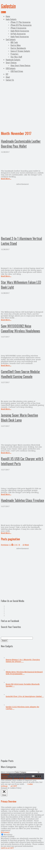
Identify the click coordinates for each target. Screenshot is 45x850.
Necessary (8, 835)
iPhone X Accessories (18, 27)
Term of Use (19, 778)
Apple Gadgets (11, 19)
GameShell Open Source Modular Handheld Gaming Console (20, 374)
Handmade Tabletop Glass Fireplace (22, 500)
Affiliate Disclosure (33, 778)
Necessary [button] (5, 832)
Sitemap (4, 776)
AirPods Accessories (18, 33)
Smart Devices (11, 62)
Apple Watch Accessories (20, 30)
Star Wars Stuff (16, 56)
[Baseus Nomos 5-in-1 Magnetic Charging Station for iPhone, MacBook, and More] (10, 658)
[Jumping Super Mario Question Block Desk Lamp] (22, 435)
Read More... (6, 179)
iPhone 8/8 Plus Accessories (21, 25)
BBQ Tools (14, 42)
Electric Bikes (16, 45)
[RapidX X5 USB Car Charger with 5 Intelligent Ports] (22, 479)
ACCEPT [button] (14, 786)
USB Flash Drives (17, 71)
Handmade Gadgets (13, 59)
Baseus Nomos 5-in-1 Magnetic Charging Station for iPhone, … (23, 660)
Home (8, 16)
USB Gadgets (10, 68)
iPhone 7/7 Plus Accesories (20, 22)
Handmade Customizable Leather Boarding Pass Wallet (21, 144)
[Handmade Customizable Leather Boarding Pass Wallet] (22, 161)
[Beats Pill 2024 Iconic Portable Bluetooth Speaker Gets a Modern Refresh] (10, 682)
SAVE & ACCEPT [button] (7, 848)
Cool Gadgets (11, 39)
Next (27, 545)
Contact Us (10, 79)
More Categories (8, 772)
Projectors (14, 53)
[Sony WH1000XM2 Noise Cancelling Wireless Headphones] (22, 346)
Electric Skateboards (18, 48)
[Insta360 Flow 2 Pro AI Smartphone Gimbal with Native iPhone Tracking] (10, 694)
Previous (4, 545)
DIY (7, 74)
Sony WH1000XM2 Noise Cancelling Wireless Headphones (20, 328)
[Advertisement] (22, 105)
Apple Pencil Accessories (20, 36)
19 (23, 545)
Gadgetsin (8, 6)
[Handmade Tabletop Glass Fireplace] (22, 515)
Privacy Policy (7, 778)
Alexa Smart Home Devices (20, 65)
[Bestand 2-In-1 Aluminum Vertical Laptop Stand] (22, 258)
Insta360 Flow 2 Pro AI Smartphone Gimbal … (25, 696)
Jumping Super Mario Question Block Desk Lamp (19, 417)
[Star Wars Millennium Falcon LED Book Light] (22, 302)
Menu (3, 12)
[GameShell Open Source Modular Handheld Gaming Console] (22, 391)
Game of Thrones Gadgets (20, 51)
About (8, 77)
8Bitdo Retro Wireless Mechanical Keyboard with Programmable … (24, 673)
